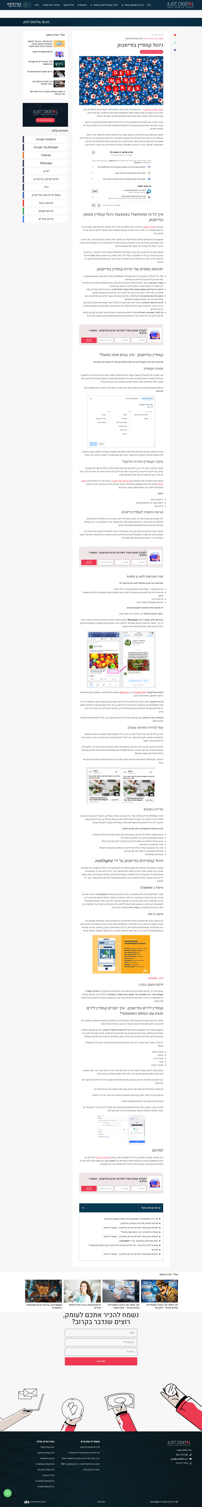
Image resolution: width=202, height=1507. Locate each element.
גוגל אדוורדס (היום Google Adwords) (40, 63)
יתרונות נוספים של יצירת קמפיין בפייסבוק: (139, 1223)
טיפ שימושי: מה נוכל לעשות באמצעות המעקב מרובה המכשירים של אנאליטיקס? (40, 44)
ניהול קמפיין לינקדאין (46, 1469)
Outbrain (46, 155)
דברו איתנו (14, 4)
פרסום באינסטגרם (47, 1458)
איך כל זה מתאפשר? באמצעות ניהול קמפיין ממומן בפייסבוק (131, 1219)
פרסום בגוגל (46, 203)
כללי (46, 187)
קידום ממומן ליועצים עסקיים (39, 71)
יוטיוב (46, 171)
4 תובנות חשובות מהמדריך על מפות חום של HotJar (47, 93)
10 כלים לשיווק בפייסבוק (90, 1447)
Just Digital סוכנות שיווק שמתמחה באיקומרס (44, 1306)
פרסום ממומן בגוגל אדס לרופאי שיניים (85, 1306)
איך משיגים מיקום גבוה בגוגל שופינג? (42, 82)
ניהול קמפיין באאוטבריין (45, 1464)
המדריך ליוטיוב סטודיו (91, 1469)
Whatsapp (46, 163)
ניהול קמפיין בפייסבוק (153, 109)
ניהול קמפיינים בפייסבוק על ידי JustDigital (138, 1241)
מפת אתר (101, 1501)
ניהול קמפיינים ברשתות (105, 5)
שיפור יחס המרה (51, 5)
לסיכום (155, 1249)
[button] (175, 35)
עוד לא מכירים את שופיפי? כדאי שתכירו (84, 1452)
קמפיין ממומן (149, 227)
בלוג (37, 5)
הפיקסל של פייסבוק (120, 481)
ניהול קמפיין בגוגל (47, 1447)
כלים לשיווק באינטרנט (46, 179)
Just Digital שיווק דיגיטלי (153, 38)
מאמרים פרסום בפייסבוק (151, 51)
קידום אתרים (46, 219)
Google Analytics (46, 139)
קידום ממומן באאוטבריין (45, 1481)
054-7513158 (182, 1454)
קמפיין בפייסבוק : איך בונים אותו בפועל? (139, 1232)
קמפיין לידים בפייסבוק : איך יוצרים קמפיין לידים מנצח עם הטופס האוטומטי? (123, 1245)
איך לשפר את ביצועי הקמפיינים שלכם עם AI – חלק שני (162, 1306)
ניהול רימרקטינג (48, 1475)
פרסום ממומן (46, 211)
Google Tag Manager (46, 147)
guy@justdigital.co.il (179, 1459)
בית (149, 5)
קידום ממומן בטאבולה (45, 1486)
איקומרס (82, 5)
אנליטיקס (69, 5)
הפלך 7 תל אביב (182, 1463)
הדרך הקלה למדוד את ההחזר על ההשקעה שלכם (81, 1458)
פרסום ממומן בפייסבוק (42, 51)
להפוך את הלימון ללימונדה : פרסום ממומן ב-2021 (80, 1464)
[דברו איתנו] (25, 5)
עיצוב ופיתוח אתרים (37, 1501)
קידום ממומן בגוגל (134, 5)
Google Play (140, 692)
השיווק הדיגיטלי (103, 1157)
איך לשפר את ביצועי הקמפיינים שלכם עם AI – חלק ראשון (123, 1306)
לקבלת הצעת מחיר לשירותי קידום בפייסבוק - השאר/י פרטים (131, 1227)
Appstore (124, 692)
